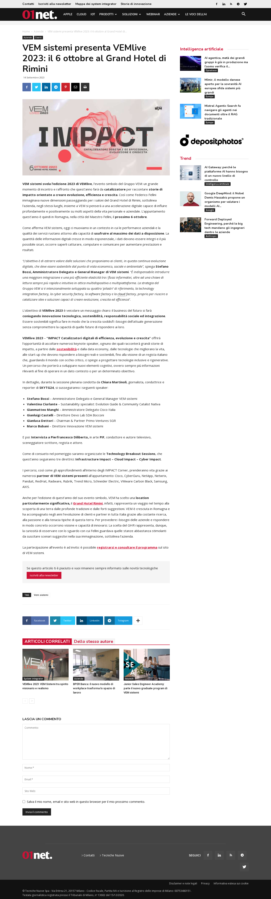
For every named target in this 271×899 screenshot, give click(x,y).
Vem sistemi (41, 594)
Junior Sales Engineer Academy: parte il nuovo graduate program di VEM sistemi (145, 688)
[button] (243, 15)
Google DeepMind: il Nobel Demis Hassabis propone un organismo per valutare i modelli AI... (225, 199)
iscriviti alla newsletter (44, 575)
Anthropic (211, 236)
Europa (209, 96)
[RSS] (231, 4)
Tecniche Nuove (113, 855)
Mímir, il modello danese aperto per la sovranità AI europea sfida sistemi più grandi (223, 86)
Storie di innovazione (136, 4)
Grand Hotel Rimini (88, 503)
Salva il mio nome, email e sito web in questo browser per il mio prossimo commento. (86, 802)
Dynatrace (211, 70)
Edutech (129, 678)
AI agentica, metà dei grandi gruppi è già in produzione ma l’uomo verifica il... (226, 62)
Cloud (81, 14)
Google (210, 209)
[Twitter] (245, 4)
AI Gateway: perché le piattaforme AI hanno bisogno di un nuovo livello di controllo (226, 173)
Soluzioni (130, 14)
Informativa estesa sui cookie (231, 883)
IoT (93, 14)
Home (26, 31)
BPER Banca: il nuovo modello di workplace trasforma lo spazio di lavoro (94, 688)
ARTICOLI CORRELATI (47, 641)
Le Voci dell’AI (196, 14)
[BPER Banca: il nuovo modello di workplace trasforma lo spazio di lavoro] (96, 665)
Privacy (205, 883)
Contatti (28, 4)
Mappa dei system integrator (95, 4)
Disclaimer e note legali (183, 883)
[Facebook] (216, 4)
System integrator (33, 678)
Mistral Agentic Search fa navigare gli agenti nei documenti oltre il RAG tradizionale (223, 112)
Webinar (153, 14)
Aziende (170, 14)
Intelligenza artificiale (201, 49)
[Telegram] (238, 4)
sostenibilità (67, 349)
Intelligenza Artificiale (217, 183)
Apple (67, 14)
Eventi (38, 37)
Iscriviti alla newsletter (54, 4)
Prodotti (106, 14)
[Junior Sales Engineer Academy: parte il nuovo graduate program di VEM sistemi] (147, 665)
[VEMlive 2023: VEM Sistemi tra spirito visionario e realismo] (45, 665)
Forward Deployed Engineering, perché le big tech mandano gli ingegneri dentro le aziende (225, 225)
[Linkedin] (224, 4)
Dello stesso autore (93, 641)
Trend (185, 158)
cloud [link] (121, 294)
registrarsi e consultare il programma (127, 547)
